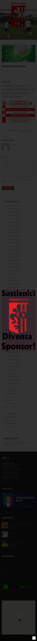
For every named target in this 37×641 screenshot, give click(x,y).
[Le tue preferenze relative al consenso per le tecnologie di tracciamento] (34, 638)
